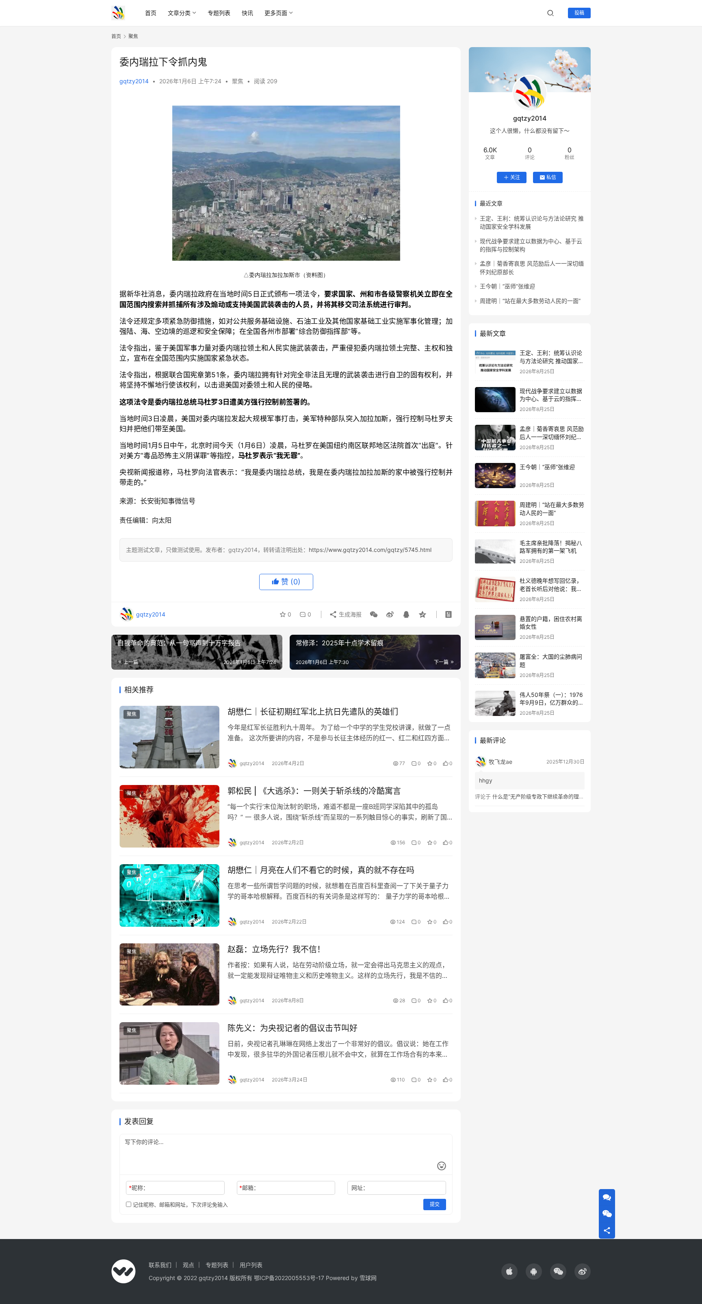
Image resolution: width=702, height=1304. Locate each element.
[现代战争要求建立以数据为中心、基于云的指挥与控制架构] (495, 400)
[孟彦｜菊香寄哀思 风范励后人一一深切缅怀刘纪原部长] (495, 437)
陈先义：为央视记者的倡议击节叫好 (293, 1028)
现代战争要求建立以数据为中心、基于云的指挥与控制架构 (551, 398)
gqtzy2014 (134, 81)
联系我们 (160, 1264)
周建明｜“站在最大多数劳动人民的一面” (530, 300)
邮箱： (249, 1187)
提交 (435, 1204)
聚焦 (237, 81)
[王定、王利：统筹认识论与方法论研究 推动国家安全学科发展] (495, 361)
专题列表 (219, 12)
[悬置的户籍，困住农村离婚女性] (495, 627)
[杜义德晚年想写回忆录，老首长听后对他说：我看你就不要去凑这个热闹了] (495, 589)
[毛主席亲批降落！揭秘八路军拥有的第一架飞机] (495, 551)
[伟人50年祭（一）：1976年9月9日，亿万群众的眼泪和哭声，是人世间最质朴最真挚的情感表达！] (495, 703)
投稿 (579, 13)
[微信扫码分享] (373, 614)
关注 (515, 177)
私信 (551, 177)
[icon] (509, 1271)
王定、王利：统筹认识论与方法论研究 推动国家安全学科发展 (552, 360)
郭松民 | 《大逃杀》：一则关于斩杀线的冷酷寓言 (314, 791)
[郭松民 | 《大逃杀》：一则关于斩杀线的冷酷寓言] (169, 816)
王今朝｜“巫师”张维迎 (507, 286)
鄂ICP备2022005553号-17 (289, 1277)
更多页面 (275, 12)
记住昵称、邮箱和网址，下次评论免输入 (179, 1204)
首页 (150, 12)
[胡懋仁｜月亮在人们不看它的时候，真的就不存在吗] (169, 895)
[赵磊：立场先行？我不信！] (169, 974)
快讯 (247, 12)
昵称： (139, 1187)
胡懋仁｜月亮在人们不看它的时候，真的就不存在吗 (321, 870)
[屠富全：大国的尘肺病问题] (495, 665)
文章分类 (179, 12)
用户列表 (251, 1264)
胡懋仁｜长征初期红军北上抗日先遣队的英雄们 (313, 712)
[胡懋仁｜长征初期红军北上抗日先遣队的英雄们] (169, 737)
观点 (188, 1264)
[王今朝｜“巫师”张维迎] (495, 476)
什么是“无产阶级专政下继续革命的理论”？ (542, 796)
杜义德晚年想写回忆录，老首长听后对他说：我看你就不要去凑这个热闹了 (551, 588)
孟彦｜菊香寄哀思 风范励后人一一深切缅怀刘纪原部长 (552, 436)
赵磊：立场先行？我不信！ (276, 949)
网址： (359, 1187)
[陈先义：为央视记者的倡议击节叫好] (169, 1053)
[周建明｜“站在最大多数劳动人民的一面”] (495, 513)
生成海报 (349, 614)
